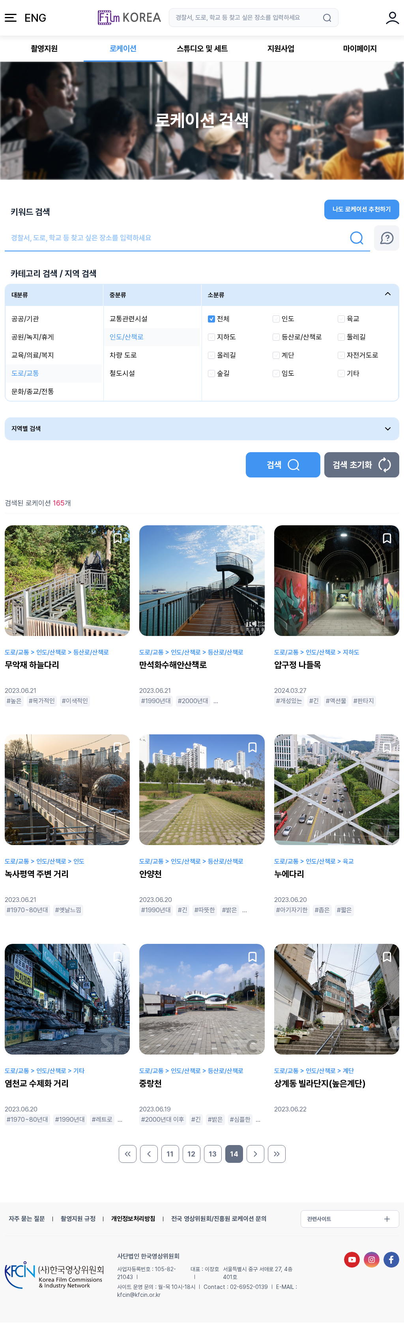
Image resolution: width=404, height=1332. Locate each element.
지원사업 (280, 48)
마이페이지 (360, 48)
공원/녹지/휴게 (32, 337)
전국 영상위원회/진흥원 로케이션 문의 (219, 1219)
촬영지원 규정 (78, 1219)
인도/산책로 (127, 337)
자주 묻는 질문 (27, 1219)
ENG (35, 18)
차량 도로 (123, 355)
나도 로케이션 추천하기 (362, 209)
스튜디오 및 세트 (202, 48)
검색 (274, 465)
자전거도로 (362, 355)
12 (191, 1154)
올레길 (226, 355)
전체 (223, 319)
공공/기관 (25, 319)
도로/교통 (25, 373)
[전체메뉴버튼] (11, 18)
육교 (353, 319)
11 (170, 1154)
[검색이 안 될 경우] (386, 238)
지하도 (226, 337)
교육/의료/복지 (32, 355)
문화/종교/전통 (32, 391)
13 (213, 1154)
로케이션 (123, 48)
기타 (353, 373)
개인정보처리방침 (133, 1219)
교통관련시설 (129, 319)
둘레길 (356, 337)
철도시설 (122, 373)
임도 (288, 373)
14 (234, 1154)
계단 (288, 355)
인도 (288, 319)
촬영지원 (44, 48)
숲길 (223, 373)
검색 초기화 (352, 465)
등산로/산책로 (302, 337)
